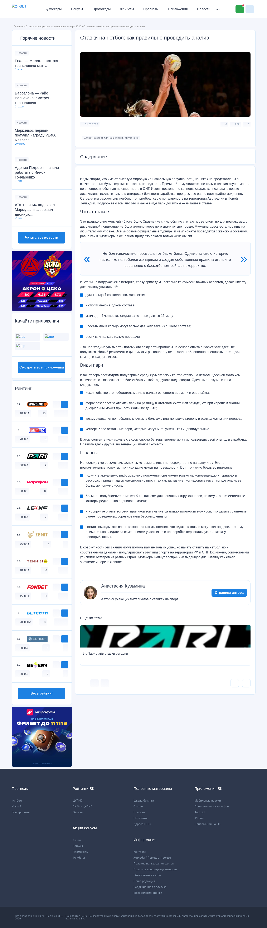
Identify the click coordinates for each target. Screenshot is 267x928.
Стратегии (140, 818)
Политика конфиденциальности (155, 869)
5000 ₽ (24, 465)
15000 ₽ (25, 596)
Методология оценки (148, 892)
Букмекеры (53, 9)
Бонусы (77, 9)
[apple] (65, 413)
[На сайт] (64, 404)
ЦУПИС (78, 800)
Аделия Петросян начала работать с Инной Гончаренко (37, 172)
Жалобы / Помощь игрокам (152, 857)
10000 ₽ (25, 413)
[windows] (56, 413)
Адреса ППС (142, 824)
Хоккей (16, 806)
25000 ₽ (25, 544)
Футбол (17, 800)
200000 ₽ (25, 622)
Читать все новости (41, 237)
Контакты (140, 851)
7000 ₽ (24, 439)
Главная (19, 26)
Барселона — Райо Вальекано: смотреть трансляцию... (33, 98)
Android (199, 812)
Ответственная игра (147, 875)
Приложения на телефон (211, 806)
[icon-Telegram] (105, 683)
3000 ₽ (24, 517)
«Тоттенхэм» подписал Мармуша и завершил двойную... (35, 210)
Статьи (138, 806)
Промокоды (102, 9)
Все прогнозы (21, 812)
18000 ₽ (25, 570)
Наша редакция (144, 881)
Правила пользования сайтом (154, 863)
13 (44, 413)
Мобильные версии (207, 800)
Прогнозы (151, 9)
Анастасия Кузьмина (123, 586)
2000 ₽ (24, 674)
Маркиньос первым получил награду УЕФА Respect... (35, 135)
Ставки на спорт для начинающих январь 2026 (53, 26)
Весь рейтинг (41, 693)
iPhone (199, 818)
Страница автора (229, 592)
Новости (203, 9)
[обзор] (56, 404)
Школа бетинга (144, 800)
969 (237, 124)
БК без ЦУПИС (83, 806)
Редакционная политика (150, 886)
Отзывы (78, 812)
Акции (77, 840)
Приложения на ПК (207, 824)
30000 (23, 491)
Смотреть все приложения (41, 367)
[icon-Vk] (94, 683)
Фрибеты (127, 9)
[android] (61, 413)
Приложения (178, 9)
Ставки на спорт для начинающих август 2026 (111, 137)
